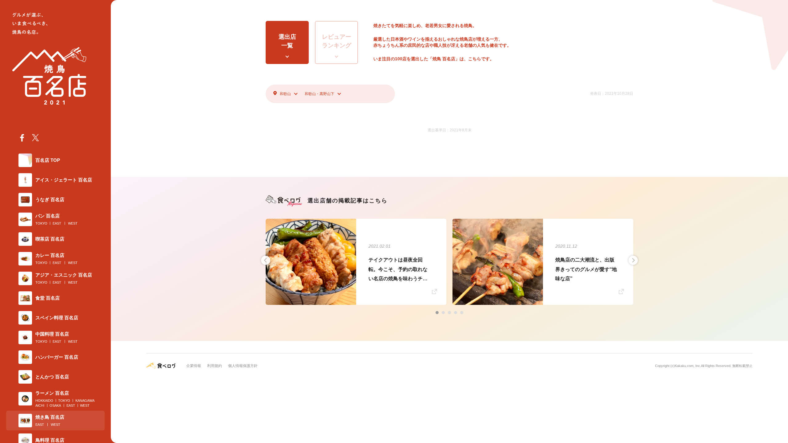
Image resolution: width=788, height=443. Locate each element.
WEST (73, 223)
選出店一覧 (287, 41)
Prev (265, 260)
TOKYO (41, 223)
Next (633, 260)
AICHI (39, 405)
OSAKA (55, 405)
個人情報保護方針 (243, 366)
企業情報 (193, 366)
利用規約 (214, 366)
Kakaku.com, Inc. (688, 366)
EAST (57, 223)
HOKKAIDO (44, 400)
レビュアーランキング (336, 41)
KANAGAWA (84, 400)
